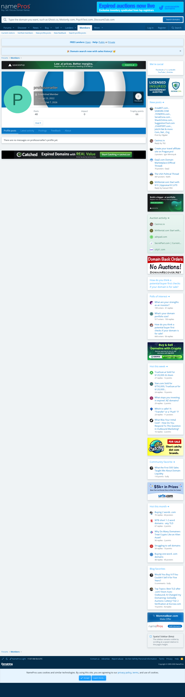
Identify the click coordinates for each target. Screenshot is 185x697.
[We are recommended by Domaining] (7, 665)
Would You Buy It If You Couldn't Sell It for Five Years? (166, 577)
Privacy (169, 658)
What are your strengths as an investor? (167, 304)
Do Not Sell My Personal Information (141, 658)
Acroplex (167, 606)
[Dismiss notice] (180, 51)
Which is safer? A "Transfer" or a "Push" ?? (167, 410)
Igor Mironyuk (170, 154)
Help (177, 658)
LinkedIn (172, 70)
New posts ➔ (157, 102)
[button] (14, 27)
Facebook (159, 70)
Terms (161, 658)
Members (85, 27)
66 (137, 114)
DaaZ (167, 168)
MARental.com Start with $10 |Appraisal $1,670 (167, 184)
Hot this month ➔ (159, 506)
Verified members (25, 33)
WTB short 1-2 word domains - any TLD (165, 522)
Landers (69, 27)
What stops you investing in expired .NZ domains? (167, 399)
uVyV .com (160, 249)
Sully (167, 476)
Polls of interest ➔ (160, 296)
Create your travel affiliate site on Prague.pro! (167, 150)
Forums (7, 27)
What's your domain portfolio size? (165, 315)
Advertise (105, 658)
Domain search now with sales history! (91, 51)
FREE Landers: (77, 42)
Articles (170, 72)
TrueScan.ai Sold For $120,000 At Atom (165, 373)
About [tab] (68, 130)
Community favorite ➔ (162, 461)
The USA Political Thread (167, 173)
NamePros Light (19, 658)
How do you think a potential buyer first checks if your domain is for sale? (165, 283)
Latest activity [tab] (27, 130)
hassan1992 (167, 188)
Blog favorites (157, 568)
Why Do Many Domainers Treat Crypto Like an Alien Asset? (167, 534)
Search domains (173, 19)
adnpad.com (161, 236)
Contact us (94, 658)
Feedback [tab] (56, 130)
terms (135, 672)
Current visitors (8, 33)
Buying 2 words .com (165, 512)
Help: (95, 42)
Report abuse (117, 658)
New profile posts (43, 33)
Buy (47, 27)
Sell (57, 27)
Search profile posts (77, 33)
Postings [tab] (42, 130)
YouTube (161, 72)
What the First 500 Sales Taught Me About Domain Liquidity (167, 470)
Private (111, 42)
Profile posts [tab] (10, 130)
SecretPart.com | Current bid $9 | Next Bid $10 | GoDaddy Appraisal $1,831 (168, 243)
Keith (168, 176)
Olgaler (165, 135)
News (35, 27)
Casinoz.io (160, 140)
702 (163, 143)
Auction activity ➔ (159, 218)
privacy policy (125, 672)
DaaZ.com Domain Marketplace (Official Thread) (165, 162)
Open (88, 42)
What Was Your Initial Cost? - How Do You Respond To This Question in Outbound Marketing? (168, 424)
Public (102, 42)
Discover (22, 27)
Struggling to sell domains (167, 545)
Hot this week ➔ (159, 366)
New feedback (60, 33)
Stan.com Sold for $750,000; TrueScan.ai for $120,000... (167, 386)
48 (36, 114)
